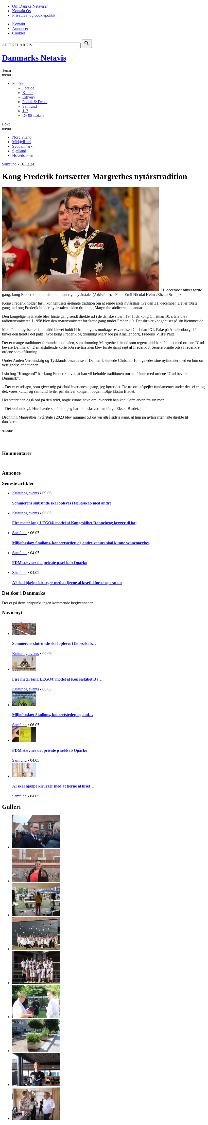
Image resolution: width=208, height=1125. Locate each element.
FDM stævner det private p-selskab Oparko (49, 562)
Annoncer (20, 28)
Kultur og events (25, 493)
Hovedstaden (22, 155)
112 (25, 111)
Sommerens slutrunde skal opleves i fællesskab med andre (61, 503)
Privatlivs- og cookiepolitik (33, 15)
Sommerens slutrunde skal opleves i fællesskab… (54, 643)
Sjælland (19, 151)
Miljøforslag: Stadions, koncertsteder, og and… (52, 715)
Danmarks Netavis (34, 57)
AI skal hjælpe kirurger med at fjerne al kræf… (53, 786)
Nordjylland (21, 137)
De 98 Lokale (33, 115)
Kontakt (18, 24)
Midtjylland (21, 142)
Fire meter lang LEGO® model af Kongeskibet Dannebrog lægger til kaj (74, 523)
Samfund (29, 106)
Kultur (27, 92)
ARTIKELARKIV (17, 45)
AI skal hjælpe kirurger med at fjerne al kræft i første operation (67, 582)
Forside (18, 83)
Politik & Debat (34, 102)
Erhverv (28, 97)
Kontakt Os (21, 11)
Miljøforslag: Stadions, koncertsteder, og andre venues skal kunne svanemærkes (80, 543)
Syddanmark (22, 146)
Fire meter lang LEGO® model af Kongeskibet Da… (57, 679)
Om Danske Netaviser (30, 6)
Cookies (18, 33)
